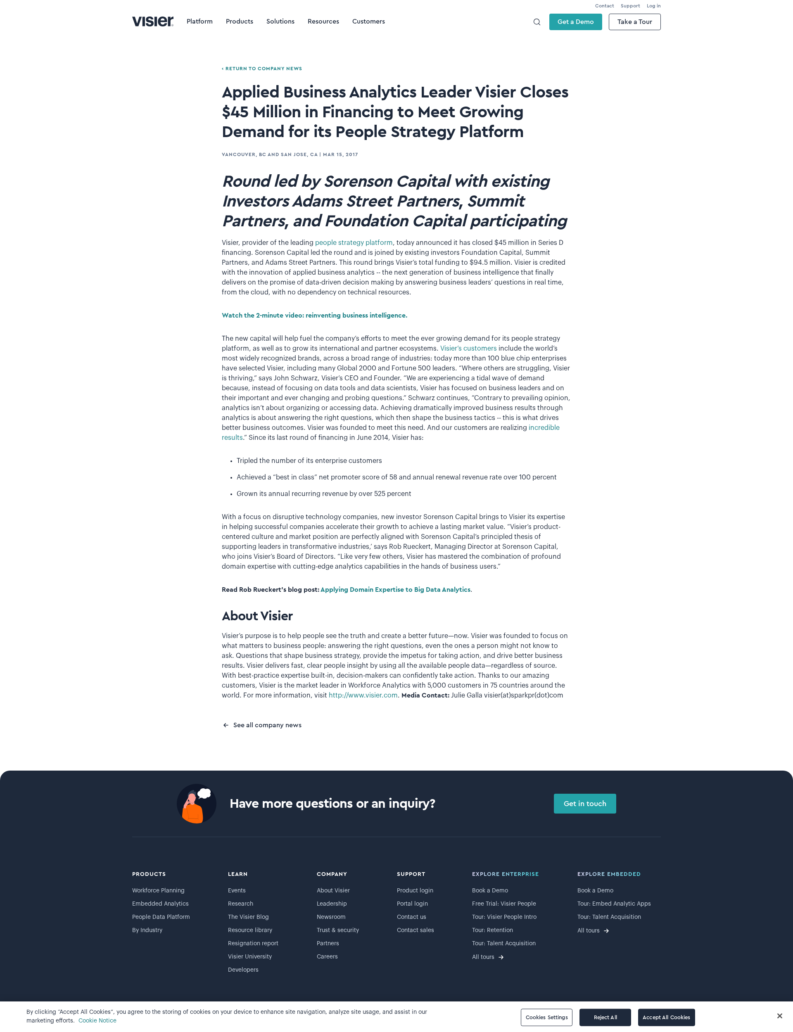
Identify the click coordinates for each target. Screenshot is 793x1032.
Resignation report (253, 944)
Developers (243, 970)
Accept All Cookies (666, 1017)
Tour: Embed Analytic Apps (614, 904)
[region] (396, 1016)
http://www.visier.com (363, 695)
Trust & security (338, 930)
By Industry (147, 930)
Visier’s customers (468, 348)
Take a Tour (634, 22)
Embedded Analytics (160, 904)
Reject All (605, 1017)
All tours (483, 957)
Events (237, 891)
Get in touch (585, 803)
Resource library (250, 930)
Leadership (332, 904)
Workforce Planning (158, 891)
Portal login (412, 904)
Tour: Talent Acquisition (504, 944)
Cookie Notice (97, 1021)
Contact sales (415, 930)
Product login (415, 891)
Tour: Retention (492, 930)
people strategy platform (354, 243)
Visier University (250, 957)
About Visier (333, 891)
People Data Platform (161, 917)
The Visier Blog (248, 917)
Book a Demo (490, 891)
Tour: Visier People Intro (504, 917)
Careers (327, 957)
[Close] (780, 1016)
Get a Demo (576, 22)
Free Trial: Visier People (504, 904)
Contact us (411, 917)
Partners (328, 944)
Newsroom (331, 917)
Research (240, 904)
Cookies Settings (547, 1017)
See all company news (267, 725)
